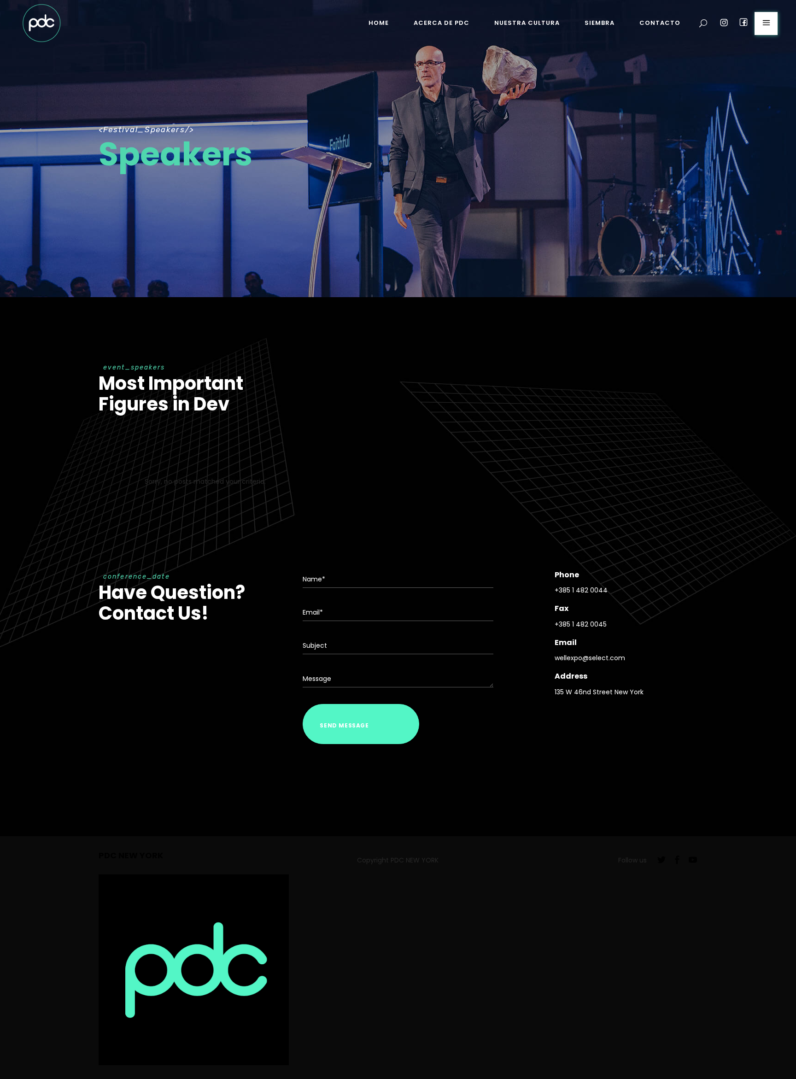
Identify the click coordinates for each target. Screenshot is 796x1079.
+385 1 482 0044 (581, 590)
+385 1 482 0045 (581, 624)
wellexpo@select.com (590, 658)
